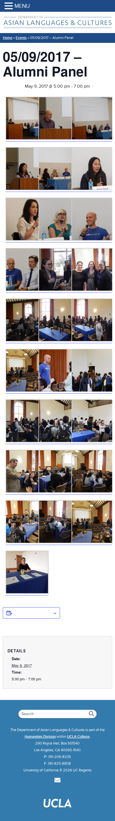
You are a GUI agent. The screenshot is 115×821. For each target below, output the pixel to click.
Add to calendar (32, 613)
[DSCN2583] (60, 239)
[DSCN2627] (27, 340)
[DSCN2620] (27, 188)
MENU (22, 6)
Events (21, 38)
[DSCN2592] (92, 239)
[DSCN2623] (27, 390)
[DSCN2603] (27, 289)
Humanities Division (40, 737)
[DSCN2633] (60, 440)
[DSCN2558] (27, 239)
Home (7, 38)
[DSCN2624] (92, 340)
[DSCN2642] (92, 491)
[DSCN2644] (27, 491)
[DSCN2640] (27, 541)
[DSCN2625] (60, 340)
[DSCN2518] (92, 138)
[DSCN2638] (92, 289)
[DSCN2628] (60, 289)
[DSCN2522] (27, 138)
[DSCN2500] (27, 592)
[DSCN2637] (92, 440)
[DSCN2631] (27, 440)
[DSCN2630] (92, 390)
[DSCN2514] (60, 138)
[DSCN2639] (60, 541)
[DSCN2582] (92, 188)
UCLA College (78, 737)
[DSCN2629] (60, 390)
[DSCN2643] (60, 491)
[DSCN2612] (60, 188)
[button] (9, 6)
